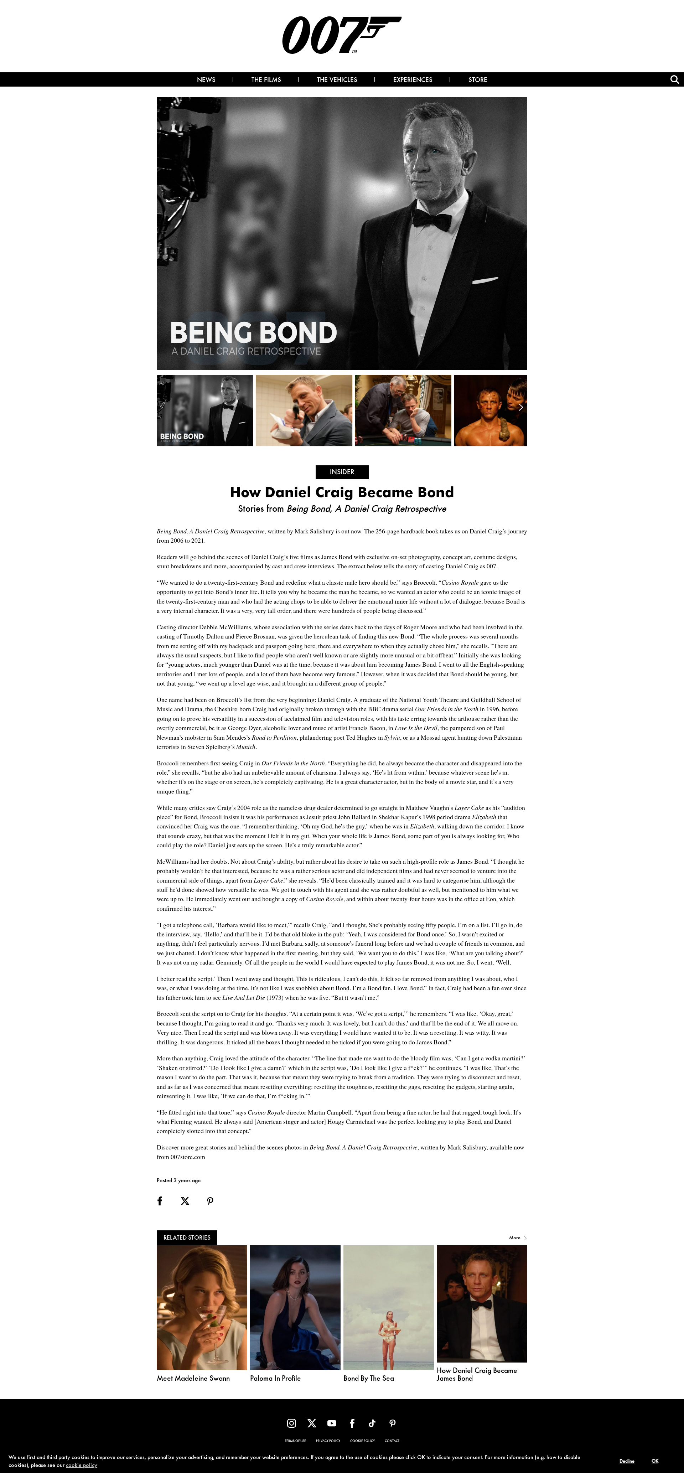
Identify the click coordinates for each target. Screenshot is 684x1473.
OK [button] (655, 1461)
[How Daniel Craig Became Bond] (206, 410)
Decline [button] (627, 1461)
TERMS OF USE (295, 1441)
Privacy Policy (328, 1441)
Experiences (412, 80)
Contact (392, 1441)
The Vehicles (337, 80)
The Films (266, 80)
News (206, 80)
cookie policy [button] (81, 1465)
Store (477, 80)
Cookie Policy (362, 1441)
